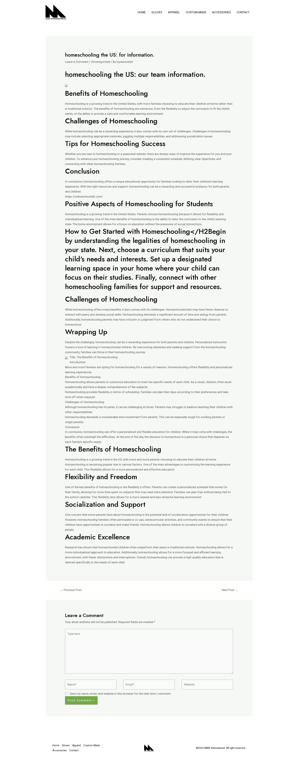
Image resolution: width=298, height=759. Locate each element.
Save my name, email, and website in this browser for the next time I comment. (120, 693)
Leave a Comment (76, 61)
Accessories (221, 12)
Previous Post (71, 590)
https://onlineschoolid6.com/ (84, 196)
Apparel (174, 12)
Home (142, 12)
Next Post (230, 590)
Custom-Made (196, 12)
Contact (243, 12)
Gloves (156, 12)
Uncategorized (100, 61)
